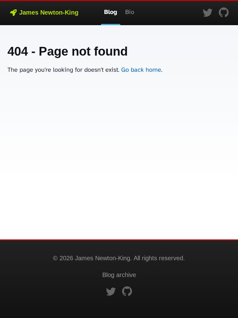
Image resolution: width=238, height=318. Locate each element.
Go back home (141, 70)
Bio (129, 12)
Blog (110, 12)
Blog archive (119, 274)
